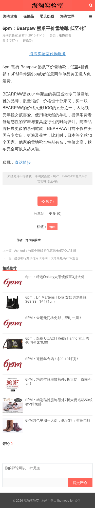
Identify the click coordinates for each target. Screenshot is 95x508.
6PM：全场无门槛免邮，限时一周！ (53, 318)
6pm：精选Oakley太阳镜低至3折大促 (55, 277)
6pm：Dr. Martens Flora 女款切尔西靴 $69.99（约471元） (55, 299)
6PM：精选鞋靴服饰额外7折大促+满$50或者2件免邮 (58, 402)
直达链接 (23, 162)
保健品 (28, 15)
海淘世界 (67, 15)
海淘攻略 (10, 15)
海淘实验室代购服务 (47, 53)
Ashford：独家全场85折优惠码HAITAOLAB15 (45, 250)
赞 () (50, 201)
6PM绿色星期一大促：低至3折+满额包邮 (57, 420)
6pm (52, 226)
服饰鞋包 (65, 35)
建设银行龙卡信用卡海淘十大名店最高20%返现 (46, 258)
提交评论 (80, 482)
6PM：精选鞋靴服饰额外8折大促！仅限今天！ (58, 381)
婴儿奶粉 (47, 15)
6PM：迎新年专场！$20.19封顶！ (52, 359)
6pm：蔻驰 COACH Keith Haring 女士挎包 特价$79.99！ (57, 340)
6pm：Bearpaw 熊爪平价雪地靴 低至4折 (44, 28)
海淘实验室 (47, 5)
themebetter (65, 500)
